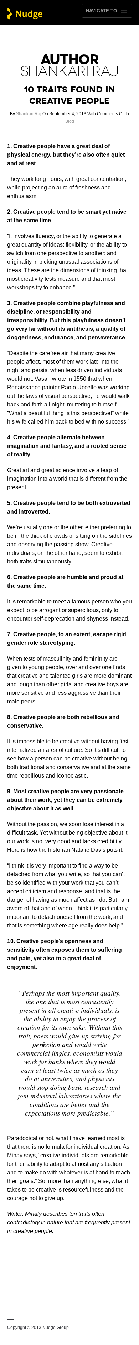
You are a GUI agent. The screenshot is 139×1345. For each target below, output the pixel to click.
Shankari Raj (28, 113)
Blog (69, 121)
